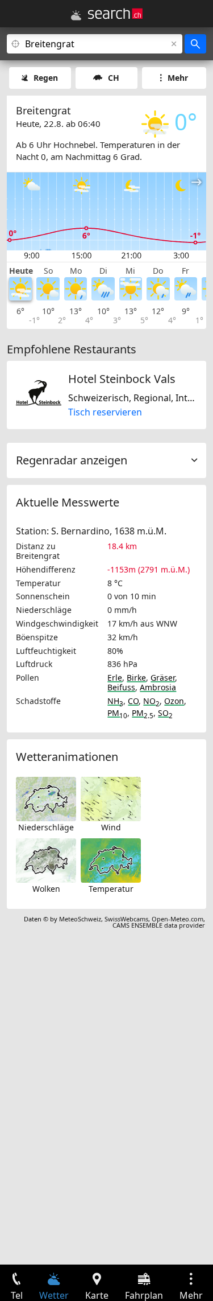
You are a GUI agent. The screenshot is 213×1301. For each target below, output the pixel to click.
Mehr (178, 77)
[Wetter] (76, 15)
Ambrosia (158, 687)
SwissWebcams (126, 919)
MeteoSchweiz (80, 919)
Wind (111, 827)
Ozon (174, 700)
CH (113, 77)
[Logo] (115, 13)
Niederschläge (46, 827)
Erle (114, 677)
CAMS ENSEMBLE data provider (158, 925)
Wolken (46, 888)
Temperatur (111, 888)
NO (151, 700)
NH (115, 700)
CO (133, 700)
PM (117, 712)
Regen (46, 77)
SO (165, 712)
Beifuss (121, 687)
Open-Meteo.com (177, 919)
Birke (136, 677)
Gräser (163, 677)
